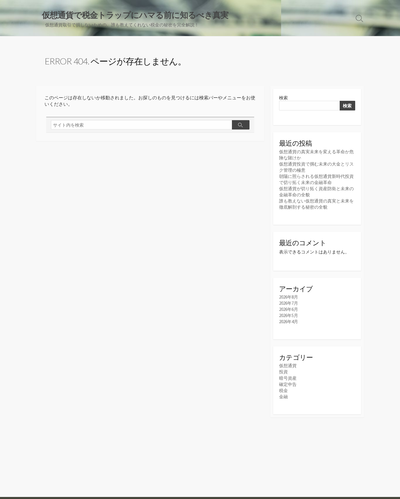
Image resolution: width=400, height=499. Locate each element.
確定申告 (288, 384)
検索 (283, 98)
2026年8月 (288, 297)
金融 (283, 396)
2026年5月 (288, 315)
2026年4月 (288, 321)
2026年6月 (288, 309)
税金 (283, 390)
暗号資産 (288, 378)
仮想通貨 (288, 365)
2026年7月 (288, 303)
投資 (283, 371)
